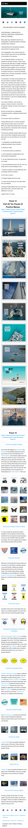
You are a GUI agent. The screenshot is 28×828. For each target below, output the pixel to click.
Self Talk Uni (8, 689)
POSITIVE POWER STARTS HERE (14, 527)
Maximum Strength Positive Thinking (11, 636)
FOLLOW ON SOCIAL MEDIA (14, 790)
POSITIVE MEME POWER (14, 444)
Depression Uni (5, 685)
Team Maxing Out (8, 715)
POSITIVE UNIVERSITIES (14, 668)
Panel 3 (13, 209)
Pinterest (3, 452)
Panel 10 (12, 213)
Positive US (4, 769)
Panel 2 (8, 209)
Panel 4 (18, 209)
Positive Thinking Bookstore (9, 575)
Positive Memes (5, 456)
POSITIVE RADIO (14, 604)
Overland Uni (20, 691)
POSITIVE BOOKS (14, 558)
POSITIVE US (14, 764)
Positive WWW (5, 742)
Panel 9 (21, 211)
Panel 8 (16, 211)
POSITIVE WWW (14, 737)
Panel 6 (6, 211)
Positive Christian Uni (15, 679)
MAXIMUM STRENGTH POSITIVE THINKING (14, 630)
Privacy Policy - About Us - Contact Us (12, 820)
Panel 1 (3, 209)
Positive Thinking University (9, 673)
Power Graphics (13, 646)
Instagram (19, 450)
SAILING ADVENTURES (14, 710)
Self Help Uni (5, 683)
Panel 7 (11, 211)
